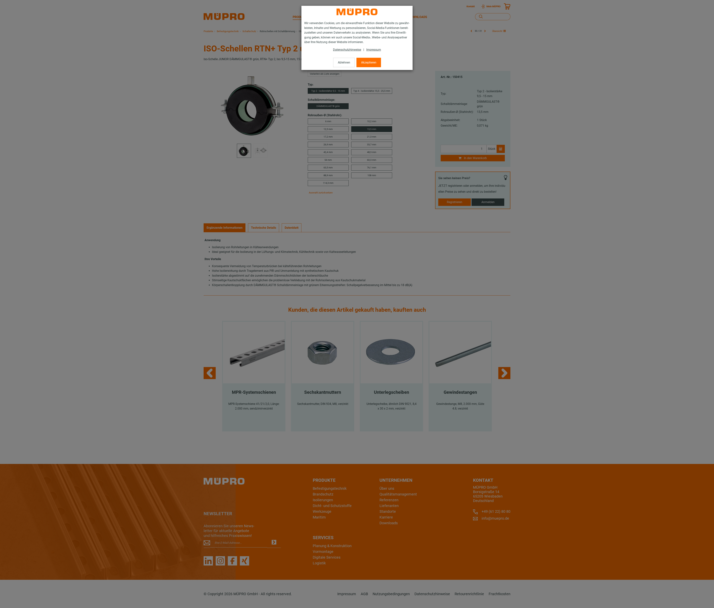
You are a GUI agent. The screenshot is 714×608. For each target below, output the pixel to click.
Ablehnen (344, 62)
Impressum (373, 49)
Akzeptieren (368, 62)
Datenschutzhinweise (347, 49)
